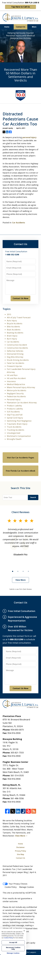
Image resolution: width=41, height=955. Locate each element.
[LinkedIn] (18, 811)
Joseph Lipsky (29, 942)
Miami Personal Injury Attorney (21, 387)
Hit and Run (12, 375)
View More (20, 580)
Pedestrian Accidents (16, 396)
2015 (9, 314)
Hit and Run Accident (16, 378)
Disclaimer (20, 847)
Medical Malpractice (16, 384)
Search (33, 497)
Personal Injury (13, 399)
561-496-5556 (17, 798)
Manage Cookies (26, 887)
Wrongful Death (14, 439)
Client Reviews (20, 512)
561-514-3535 (17, 775)
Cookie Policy (11, 887)
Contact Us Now (20, 298)
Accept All (13, 942)
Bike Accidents (13, 326)
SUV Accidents (13, 411)
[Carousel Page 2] (17, 571)
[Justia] (23, 811)
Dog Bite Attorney (15, 357)
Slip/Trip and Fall (14, 414)
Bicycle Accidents (14, 323)
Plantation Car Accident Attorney (22, 402)
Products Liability (15, 408)
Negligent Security (15, 393)
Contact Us (20, 27)
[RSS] (33, 811)
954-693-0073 (17, 729)
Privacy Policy (20, 851)
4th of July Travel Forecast (19, 317)
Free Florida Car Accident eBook (20, 470)
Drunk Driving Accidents (18, 360)
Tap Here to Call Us (20, 6)
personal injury (29, 137)
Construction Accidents (17, 348)
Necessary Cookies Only (13, 948)
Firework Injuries (14, 366)
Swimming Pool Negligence (19, 421)
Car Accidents (18, 222)
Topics (7, 309)
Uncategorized (13, 433)
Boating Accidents (15, 332)
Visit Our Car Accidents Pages (20, 457)
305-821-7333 (17, 752)
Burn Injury (12, 338)
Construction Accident (17, 345)
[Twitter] (12, 811)
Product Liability (14, 405)
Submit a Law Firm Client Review (20, 589)
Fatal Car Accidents (15, 363)
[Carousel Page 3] (23, 571)
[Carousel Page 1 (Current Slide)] (12, 571)
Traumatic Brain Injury (17, 424)
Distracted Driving (15, 354)
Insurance (11, 381)
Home (6, 27)
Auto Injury (12, 320)
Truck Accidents (14, 427)
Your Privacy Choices (18, 883)
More (34, 27)
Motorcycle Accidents (16, 390)
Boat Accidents (13, 329)
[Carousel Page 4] (28, 571)
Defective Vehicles (15, 351)
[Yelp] (28, 811)
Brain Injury (12, 335)
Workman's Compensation (19, 436)
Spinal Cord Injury (15, 417)
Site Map (20, 854)
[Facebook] (7, 811)
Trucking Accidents (15, 430)
